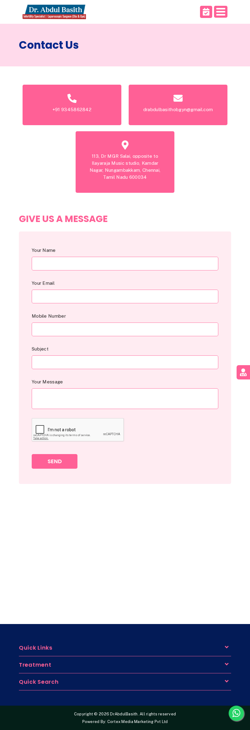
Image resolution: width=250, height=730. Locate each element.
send (55, 461)
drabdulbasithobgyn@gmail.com (178, 109)
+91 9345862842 (71, 109)
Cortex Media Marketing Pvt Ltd (137, 721)
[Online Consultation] (243, 372)
